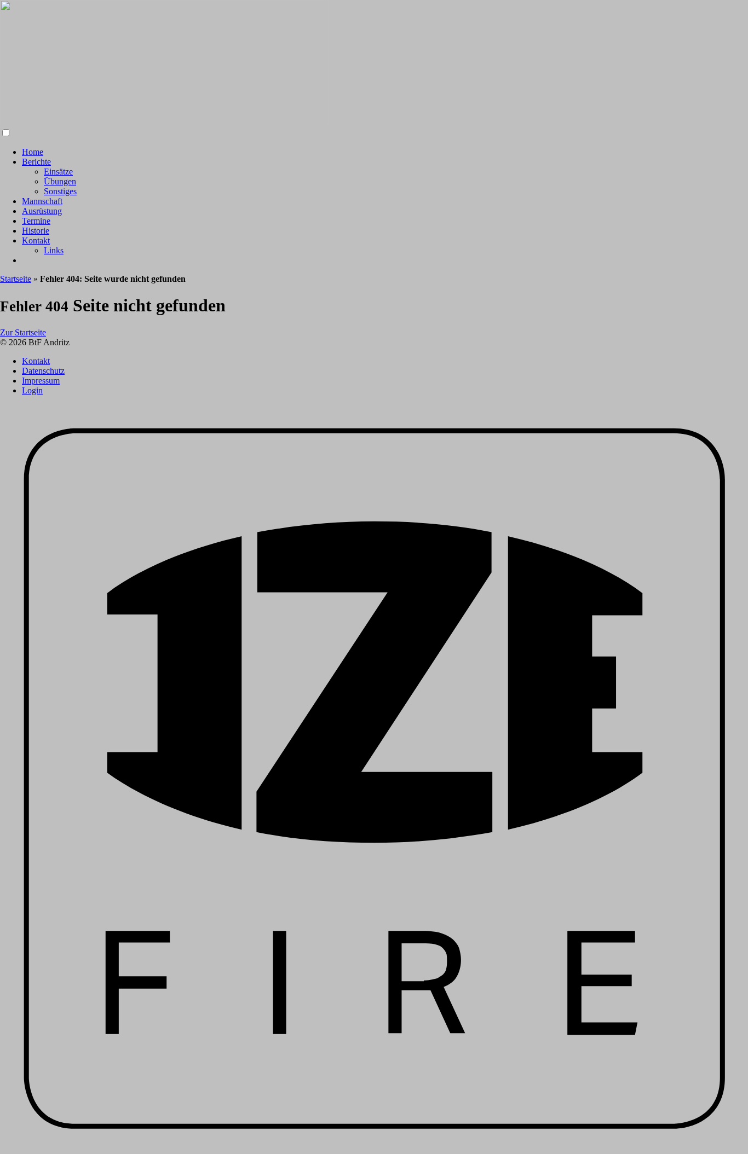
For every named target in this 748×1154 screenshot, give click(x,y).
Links (54, 250)
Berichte (36, 161)
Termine (36, 220)
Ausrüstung (42, 211)
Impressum (41, 380)
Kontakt (36, 240)
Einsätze (58, 171)
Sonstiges (60, 191)
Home (32, 151)
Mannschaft (42, 201)
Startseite (15, 278)
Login (32, 390)
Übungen (60, 181)
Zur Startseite (23, 332)
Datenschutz (43, 370)
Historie (35, 230)
